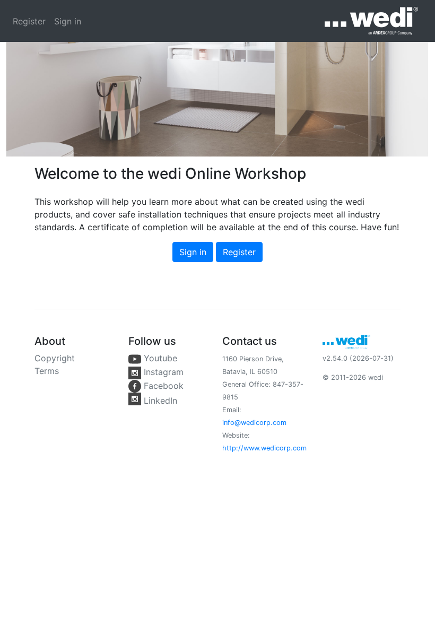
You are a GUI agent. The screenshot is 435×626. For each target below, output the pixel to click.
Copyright (54, 358)
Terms (46, 371)
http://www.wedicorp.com (264, 448)
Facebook (162, 385)
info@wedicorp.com (254, 423)
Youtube (159, 358)
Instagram (162, 372)
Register (29, 21)
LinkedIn (159, 400)
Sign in (67, 21)
